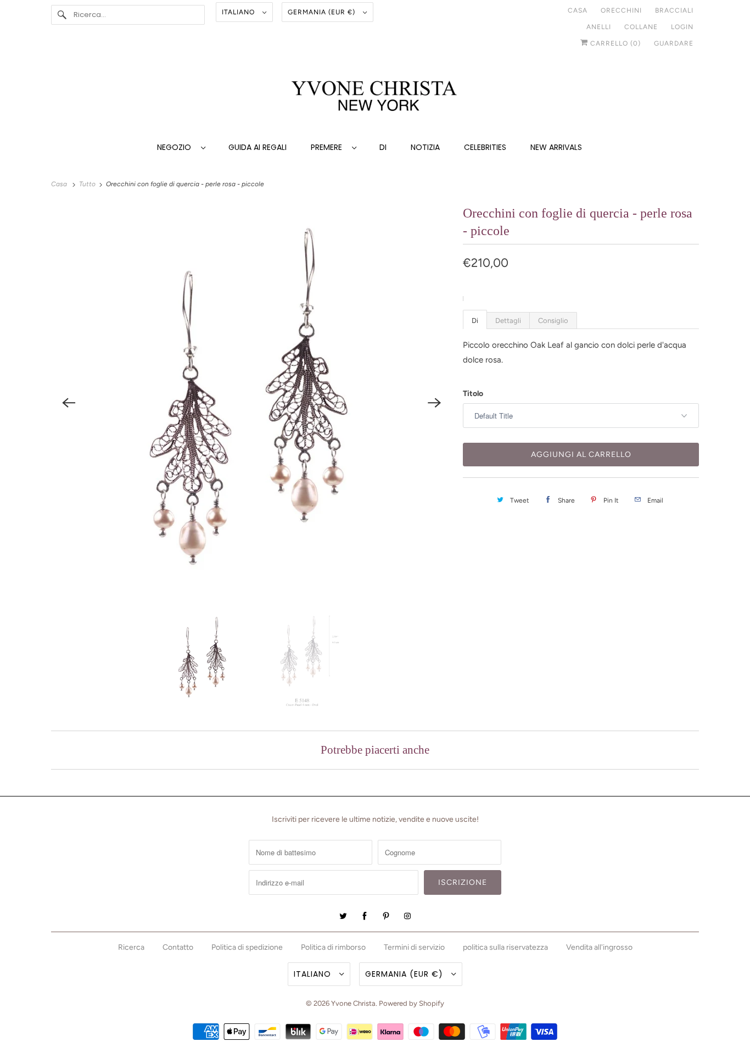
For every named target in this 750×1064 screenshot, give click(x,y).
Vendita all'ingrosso (599, 947)
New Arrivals (556, 147)
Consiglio (553, 320)
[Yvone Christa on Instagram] (407, 916)
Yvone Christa (353, 1003)
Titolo (473, 393)
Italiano (239, 12)
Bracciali (674, 10)
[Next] (434, 403)
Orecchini (621, 10)
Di (383, 147)
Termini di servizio (414, 947)
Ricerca (131, 947)
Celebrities (485, 147)
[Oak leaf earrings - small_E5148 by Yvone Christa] (251, 402)
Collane (641, 27)
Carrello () (614, 43)
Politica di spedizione (247, 947)
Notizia (425, 147)
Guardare (673, 43)
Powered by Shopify (411, 1003)
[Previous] (69, 403)
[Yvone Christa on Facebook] (364, 916)
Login (682, 27)
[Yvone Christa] (375, 97)
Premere (328, 147)
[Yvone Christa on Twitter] (343, 916)
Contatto (178, 947)
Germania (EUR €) (322, 12)
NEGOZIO (176, 147)
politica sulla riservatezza (505, 947)
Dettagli (508, 320)
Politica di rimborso (333, 947)
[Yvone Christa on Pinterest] (386, 916)
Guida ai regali (257, 147)
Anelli (598, 27)
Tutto (88, 184)
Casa (577, 10)
